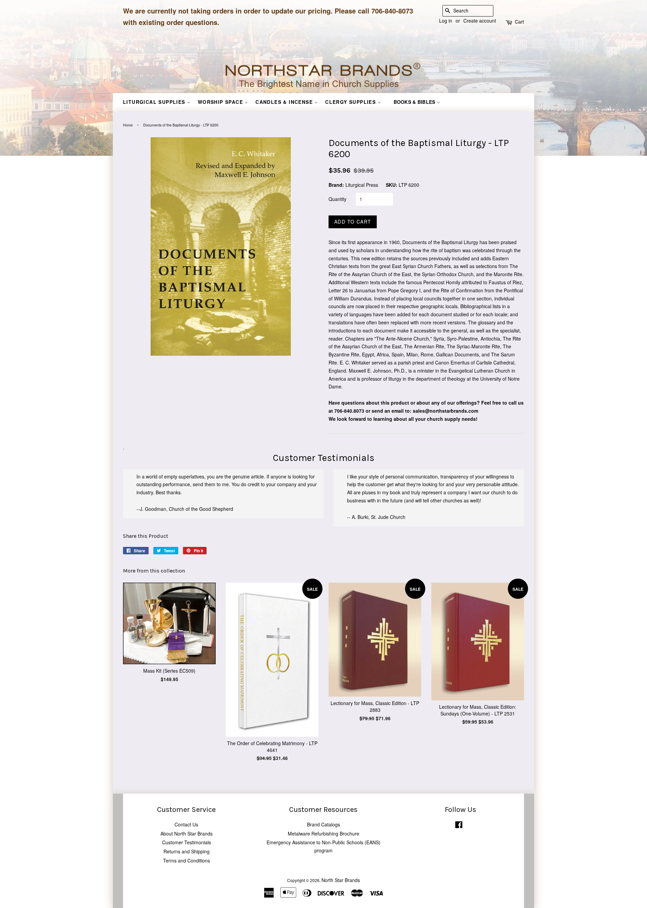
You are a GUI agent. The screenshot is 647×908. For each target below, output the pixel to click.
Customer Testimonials (186, 842)
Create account (479, 20)
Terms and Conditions (186, 860)
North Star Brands (340, 880)
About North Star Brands (186, 833)
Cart (519, 21)
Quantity (337, 199)
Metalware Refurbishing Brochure (323, 833)
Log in (445, 20)
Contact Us (186, 824)
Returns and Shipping (186, 851)
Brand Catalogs (323, 824)
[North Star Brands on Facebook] (459, 826)
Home (128, 124)
